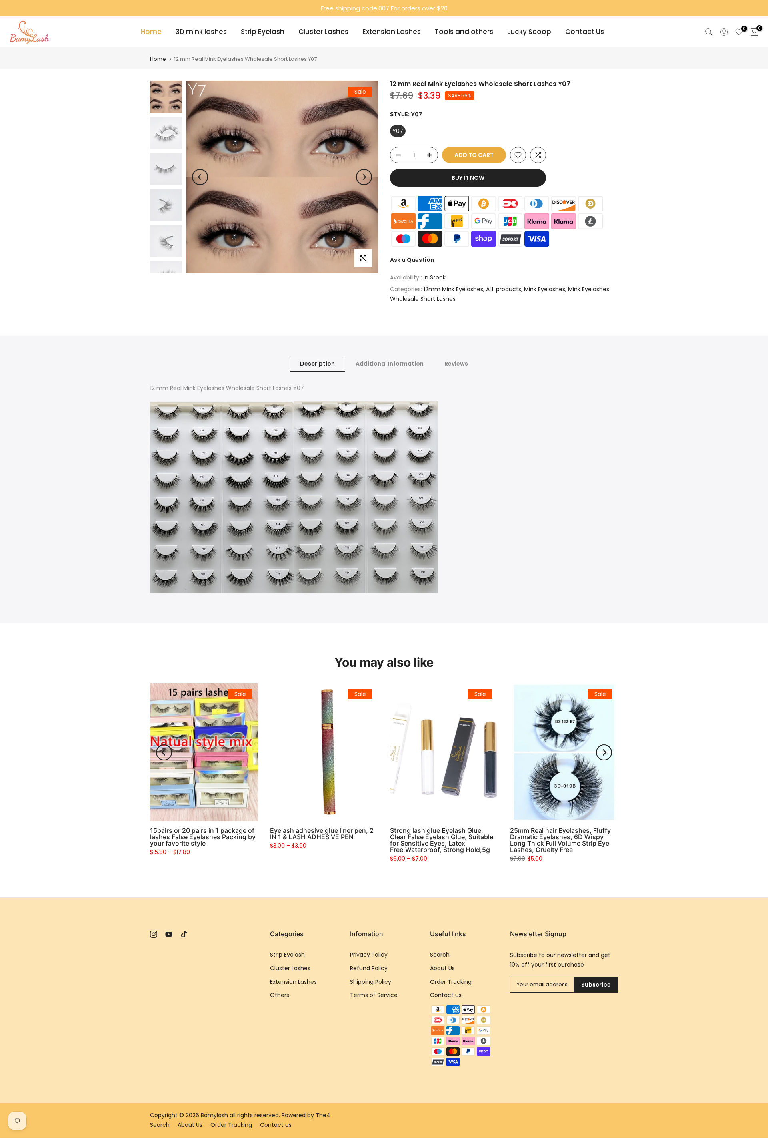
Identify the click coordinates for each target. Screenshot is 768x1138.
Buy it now (468, 178)
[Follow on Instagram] (153, 934)
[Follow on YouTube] (168, 934)
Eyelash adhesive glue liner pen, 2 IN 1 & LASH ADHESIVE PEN (322, 833)
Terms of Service (374, 995)
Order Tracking (451, 982)
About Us (442, 968)
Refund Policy (369, 968)
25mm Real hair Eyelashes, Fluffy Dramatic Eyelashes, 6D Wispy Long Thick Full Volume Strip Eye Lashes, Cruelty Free (560, 840)
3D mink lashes (201, 31)
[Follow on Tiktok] (184, 934)
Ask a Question (412, 260)
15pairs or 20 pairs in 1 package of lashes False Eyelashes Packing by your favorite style (203, 836)
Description (317, 364)
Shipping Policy (370, 982)
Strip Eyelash (262, 31)
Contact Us (584, 31)
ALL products (503, 289)
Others (279, 995)
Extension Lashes (391, 31)
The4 (323, 1115)
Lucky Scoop (529, 31)
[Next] (364, 177)
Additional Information (390, 364)
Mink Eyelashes (544, 289)
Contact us (446, 995)
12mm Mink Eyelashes (453, 289)
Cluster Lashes (323, 31)
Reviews (456, 364)
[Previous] (200, 177)
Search (440, 955)
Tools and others (464, 31)
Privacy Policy (369, 955)
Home (151, 31)
